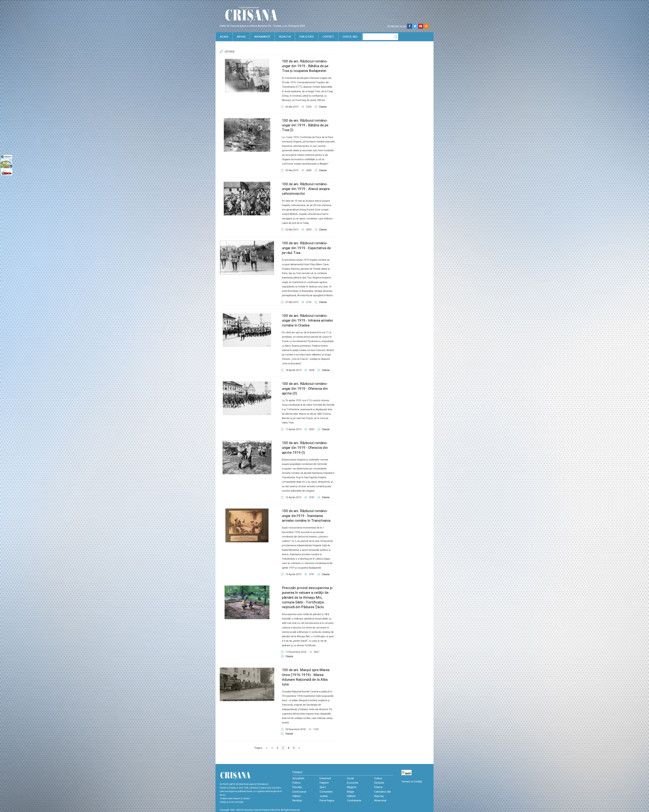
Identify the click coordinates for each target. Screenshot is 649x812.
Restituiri (297, 800)
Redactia (285, 36)
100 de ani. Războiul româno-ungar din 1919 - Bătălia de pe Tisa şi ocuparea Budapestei (305, 66)
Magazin (351, 787)
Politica (296, 782)
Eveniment (325, 778)
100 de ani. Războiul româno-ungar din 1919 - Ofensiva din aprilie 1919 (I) (305, 448)
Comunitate (326, 791)
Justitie (324, 796)
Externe (378, 787)
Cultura (378, 778)
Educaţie (297, 787)
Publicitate (306, 36)
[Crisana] (252, 15)
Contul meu (350, 36)
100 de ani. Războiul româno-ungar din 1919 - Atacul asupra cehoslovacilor (306, 189)
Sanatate (379, 782)
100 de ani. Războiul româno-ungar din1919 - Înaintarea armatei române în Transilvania (306, 516)
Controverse (299, 791)
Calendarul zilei (382, 791)
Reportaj (378, 796)
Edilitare (351, 796)
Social (350, 778)
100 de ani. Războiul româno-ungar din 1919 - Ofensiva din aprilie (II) (305, 388)
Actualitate (298, 778)
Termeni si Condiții (411, 781)
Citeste (323, 106)
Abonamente (262, 36)
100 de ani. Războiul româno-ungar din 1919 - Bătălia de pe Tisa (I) (305, 125)
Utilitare (296, 796)
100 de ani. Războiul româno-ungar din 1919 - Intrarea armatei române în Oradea (307, 320)
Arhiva (241, 36)
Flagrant (324, 782)
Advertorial (380, 800)
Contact (328, 36)
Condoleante (354, 800)
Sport (323, 787)
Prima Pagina (327, 800)
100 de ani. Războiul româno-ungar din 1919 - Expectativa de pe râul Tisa (306, 248)
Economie (352, 782)
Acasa (224, 36)
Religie (350, 791)
